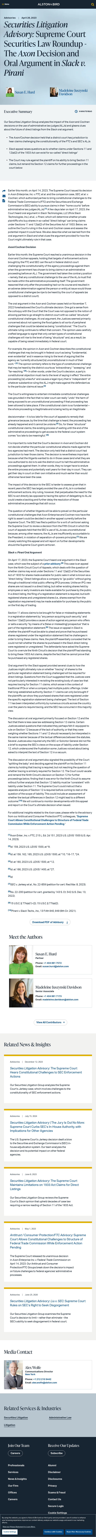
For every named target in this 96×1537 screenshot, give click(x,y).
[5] (9, 869)
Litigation (9, 1425)
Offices (12, 1492)
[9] (9, 903)
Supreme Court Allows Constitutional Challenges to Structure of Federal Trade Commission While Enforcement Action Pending (48, 820)
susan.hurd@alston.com (55, 966)
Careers (13, 1499)
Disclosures (55, 1479)
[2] (9, 846)
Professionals (16, 1465)
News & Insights (17, 1479)
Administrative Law (60, 1417)
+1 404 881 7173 (53, 996)
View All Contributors (48, 1022)
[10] (10, 910)
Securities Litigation (16, 1417)
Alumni (52, 1465)
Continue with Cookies (53, 1532)
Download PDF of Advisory (48, 922)
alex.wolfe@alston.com (44, 1383)
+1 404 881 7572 (53, 963)
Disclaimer (54, 1472)
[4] (9, 861)
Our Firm (13, 1486)
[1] (9, 835)
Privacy (52, 1486)
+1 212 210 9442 (42, 1379)
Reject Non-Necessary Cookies (79, 1532)
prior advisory (52, 564)
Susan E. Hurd (25, 92)
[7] (9, 884)
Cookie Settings (57, 1513)
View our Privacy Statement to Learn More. (19, 1527)
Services (13, 1472)
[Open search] (92, 4)
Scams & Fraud (56, 1492)
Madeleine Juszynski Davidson (73, 92)
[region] (48, 1525)
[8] (9, 891)
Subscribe (57, 1453)
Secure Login (56, 1506)
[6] (9, 876)
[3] (9, 854)
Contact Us (54, 1499)
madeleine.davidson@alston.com (60, 1000)
